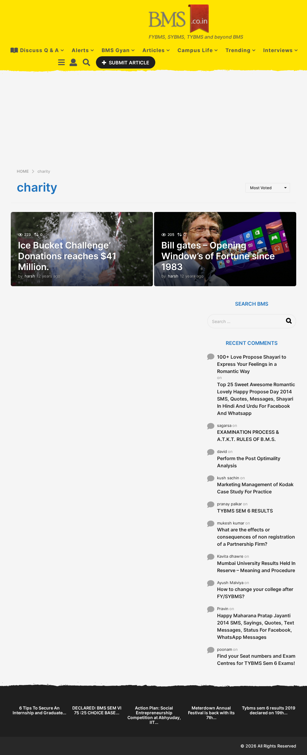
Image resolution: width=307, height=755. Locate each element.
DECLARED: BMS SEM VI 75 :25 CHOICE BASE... (96, 710)
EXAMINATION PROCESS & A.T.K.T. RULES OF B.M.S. (248, 435)
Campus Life (195, 50)
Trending (238, 50)
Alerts (80, 50)
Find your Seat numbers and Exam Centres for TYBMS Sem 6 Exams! (256, 659)
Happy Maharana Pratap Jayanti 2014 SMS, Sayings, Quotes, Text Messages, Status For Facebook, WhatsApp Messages (255, 626)
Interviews (278, 50)
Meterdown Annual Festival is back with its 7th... (211, 712)
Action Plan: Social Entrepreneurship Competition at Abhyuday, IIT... (154, 715)
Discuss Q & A (39, 50)
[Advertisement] (153, 123)
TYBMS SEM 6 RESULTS (245, 511)
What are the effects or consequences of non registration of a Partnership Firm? (256, 537)
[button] (61, 62)
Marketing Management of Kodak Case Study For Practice (255, 488)
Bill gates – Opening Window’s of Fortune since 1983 (218, 256)
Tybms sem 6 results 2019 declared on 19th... (268, 710)
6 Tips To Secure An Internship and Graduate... (39, 710)
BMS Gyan (116, 50)
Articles (153, 50)
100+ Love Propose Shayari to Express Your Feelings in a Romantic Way (251, 364)
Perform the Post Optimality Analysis (248, 462)
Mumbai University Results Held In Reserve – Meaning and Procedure (256, 566)
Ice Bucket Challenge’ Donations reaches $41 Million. (67, 256)
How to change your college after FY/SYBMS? (255, 592)
